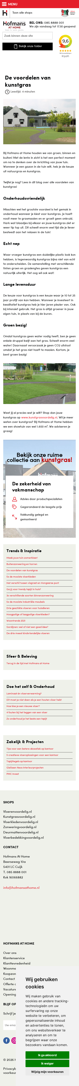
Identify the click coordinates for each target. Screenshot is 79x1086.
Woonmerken (13, 968)
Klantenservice (14, 958)
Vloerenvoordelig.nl (17, 811)
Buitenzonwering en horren (21, 564)
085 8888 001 (54, 22)
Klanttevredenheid (16, 963)
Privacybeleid (13, 1069)
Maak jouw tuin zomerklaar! (22, 557)
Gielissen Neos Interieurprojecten (25, 767)
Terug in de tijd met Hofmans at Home (27, 663)
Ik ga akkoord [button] (47, 1055)
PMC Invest (12, 773)
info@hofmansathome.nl (21, 888)
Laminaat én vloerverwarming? (24, 693)
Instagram (14, 1040)
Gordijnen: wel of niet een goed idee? (27, 626)
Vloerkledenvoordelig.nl (20, 822)
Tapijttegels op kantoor (19, 761)
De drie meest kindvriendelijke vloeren (28, 633)
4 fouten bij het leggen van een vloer (26, 712)
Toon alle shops (22, 12)
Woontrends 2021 (15, 620)
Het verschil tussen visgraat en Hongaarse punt (32, 582)
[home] (14, 26)
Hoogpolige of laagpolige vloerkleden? (28, 614)
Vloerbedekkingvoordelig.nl (23, 837)
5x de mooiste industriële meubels (25, 601)
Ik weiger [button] (47, 1063)
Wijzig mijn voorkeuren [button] (47, 1071)
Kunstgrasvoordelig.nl (19, 816)
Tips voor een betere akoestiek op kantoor (29, 748)
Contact (9, 979)
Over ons (9, 953)
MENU (12, 4)
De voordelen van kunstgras (22, 570)
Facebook (6, 1040)
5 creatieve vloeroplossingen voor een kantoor (32, 754)
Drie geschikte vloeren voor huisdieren (28, 608)
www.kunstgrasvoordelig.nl (39, 417)
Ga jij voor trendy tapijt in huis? (23, 589)
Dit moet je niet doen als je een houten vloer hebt (34, 699)
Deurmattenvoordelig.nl (20, 832)
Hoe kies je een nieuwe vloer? (23, 706)
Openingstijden (14, 994)
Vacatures (10, 989)
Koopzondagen (14, 974)
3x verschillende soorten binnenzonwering (29, 595)
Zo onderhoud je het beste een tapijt (26, 718)
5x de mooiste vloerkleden (21, 576)
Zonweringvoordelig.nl (19, 827)
